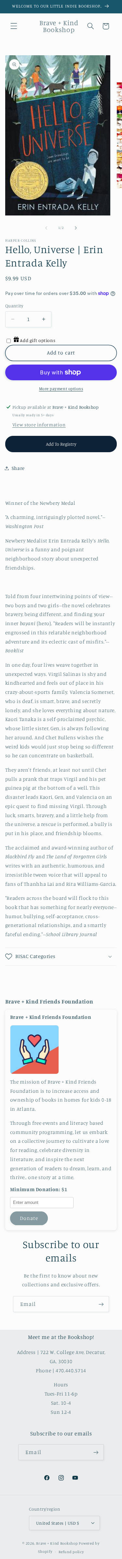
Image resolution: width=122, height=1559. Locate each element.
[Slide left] (46, 228)
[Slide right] (76, 228)
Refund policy (71, 1552)
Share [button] (18, 468)
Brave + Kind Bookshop (57, 1543)
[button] (13, 26)
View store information (39, 424)
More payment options (61, 388)
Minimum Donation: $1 (38, 1189)
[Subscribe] (101, 1304)
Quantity (14, 305)
